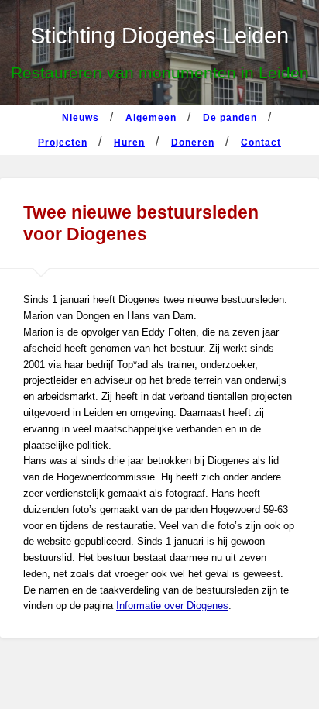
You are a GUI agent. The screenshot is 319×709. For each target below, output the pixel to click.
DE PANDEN (230, 117)
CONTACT (261, 142)
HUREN (129, 142)
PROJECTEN (62, 142)
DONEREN (192, 142)
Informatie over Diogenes (172, 605)
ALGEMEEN (151, 117)
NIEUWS (80, 117)
